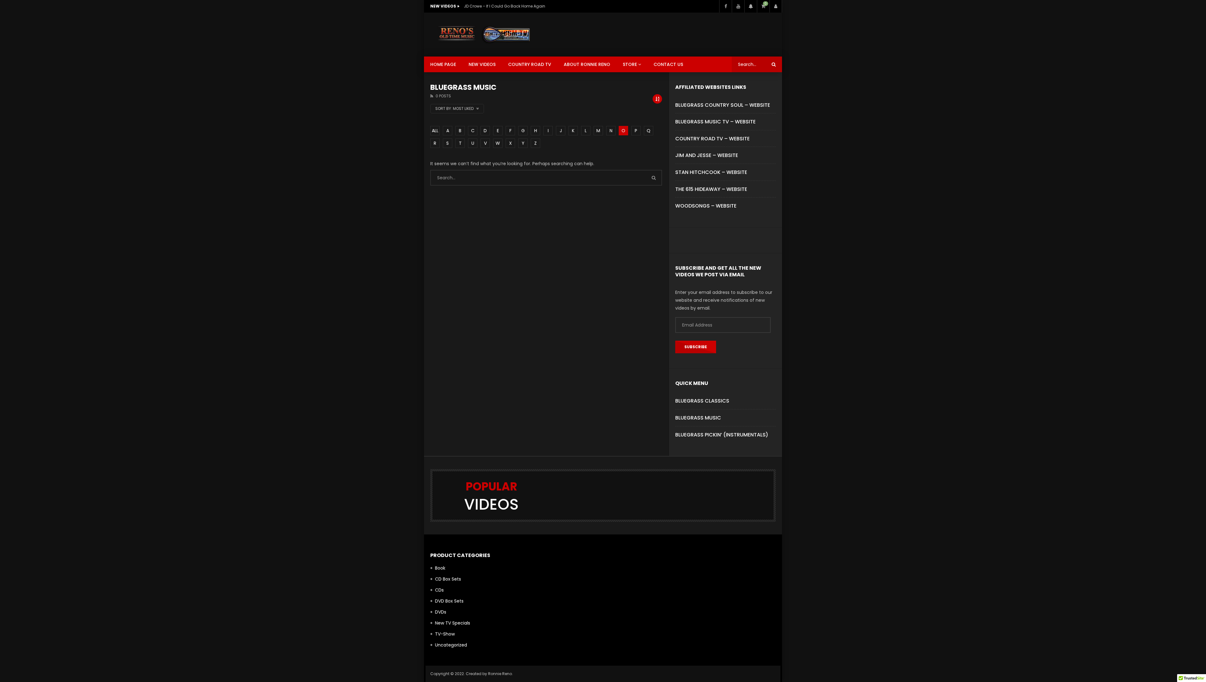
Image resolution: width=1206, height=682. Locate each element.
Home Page (443, 64)
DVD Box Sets (449, 601)
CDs (439, 590)
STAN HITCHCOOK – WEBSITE (711, 172)
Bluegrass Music (698, 417)
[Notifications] (750, 6)
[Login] (775, 6)
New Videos (482, 64)
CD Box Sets (448, 579)
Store (630, 64)
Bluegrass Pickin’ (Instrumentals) (721, 434)
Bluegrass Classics (702, 400)
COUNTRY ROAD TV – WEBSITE (712, 138)
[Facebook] (725, 6)
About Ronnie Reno (587, 64)
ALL (435, 130)
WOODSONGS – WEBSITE (705, 205)
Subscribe (695, 346)
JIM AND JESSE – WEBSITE (706, 155)
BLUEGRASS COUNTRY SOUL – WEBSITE (722, 105)
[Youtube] (738, 6)
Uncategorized (451, 645)
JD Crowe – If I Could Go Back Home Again (504, 6)
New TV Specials (452, 623)
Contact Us (668, 64)
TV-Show (445, 634)
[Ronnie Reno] (483, 34)
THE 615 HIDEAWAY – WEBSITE (711, 189)
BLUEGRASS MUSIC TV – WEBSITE (715, 121)
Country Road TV (529, 64)
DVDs (440, 612)
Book (440, 568)
